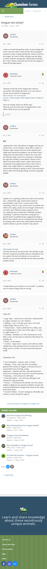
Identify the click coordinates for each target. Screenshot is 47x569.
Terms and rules (8, 544)
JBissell (9, 438)
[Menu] (2, 11)
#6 (43, 281)
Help (3, 554)
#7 (43, 308)
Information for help (10, 249)
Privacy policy (7, 549)
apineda (9, 458)
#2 (43, 83)
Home (4, 559)
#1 (43, 44)
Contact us (6, 540)
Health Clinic (21, 418)
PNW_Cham (11, 448)
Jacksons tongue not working (19, 415)
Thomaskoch (11, 418)
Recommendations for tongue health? (23, 425)
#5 (43, 244)
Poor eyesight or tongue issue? (20, 445)
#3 (43, 135)
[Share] (39, 44)
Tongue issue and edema (18, 435)
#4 (43, 193)
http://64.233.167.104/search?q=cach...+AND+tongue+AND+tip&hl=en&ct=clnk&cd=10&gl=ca (23, 97)
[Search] (44, 11)
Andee (9, 428)
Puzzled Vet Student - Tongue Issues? (23, 455)
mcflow (5, 26)
